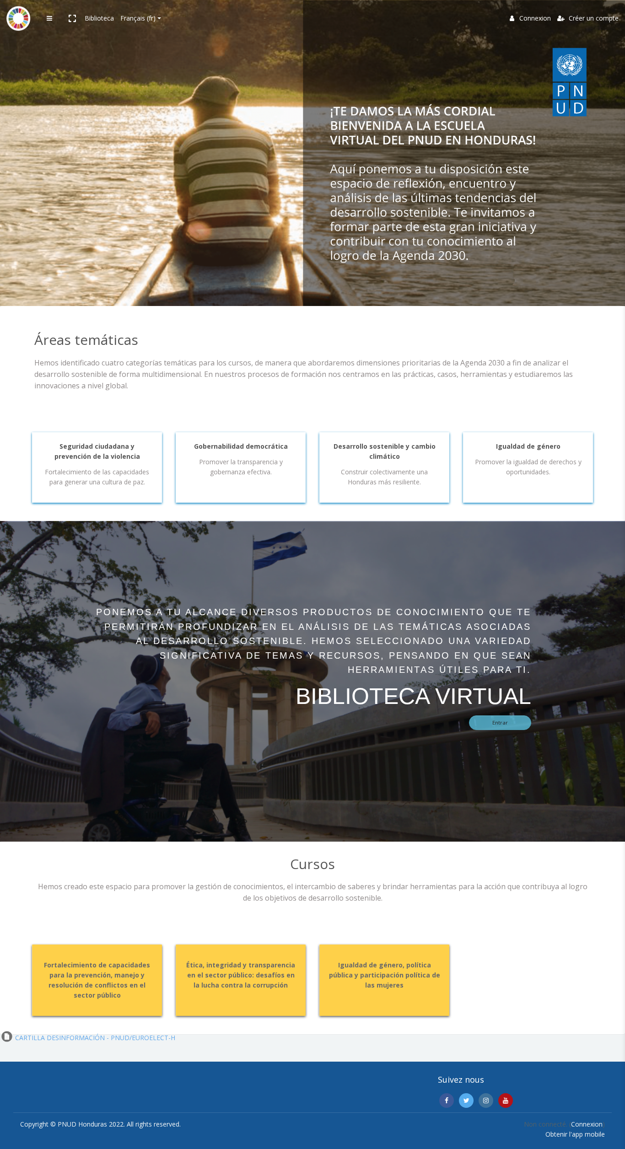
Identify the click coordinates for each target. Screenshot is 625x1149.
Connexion (535, 18)
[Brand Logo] (18, 18)
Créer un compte (593, 18)
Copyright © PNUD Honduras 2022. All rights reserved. (100, 1124)
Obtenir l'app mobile (575, 1134)
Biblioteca (99, 18)
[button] (71, 18)
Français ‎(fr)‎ (138, 18)
